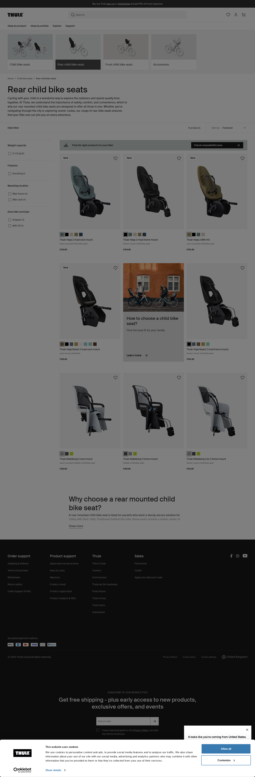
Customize (224, 760)
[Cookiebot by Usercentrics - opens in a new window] (22, 770)
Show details (53, 770)
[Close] (247, 730)
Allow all (226, 748)
